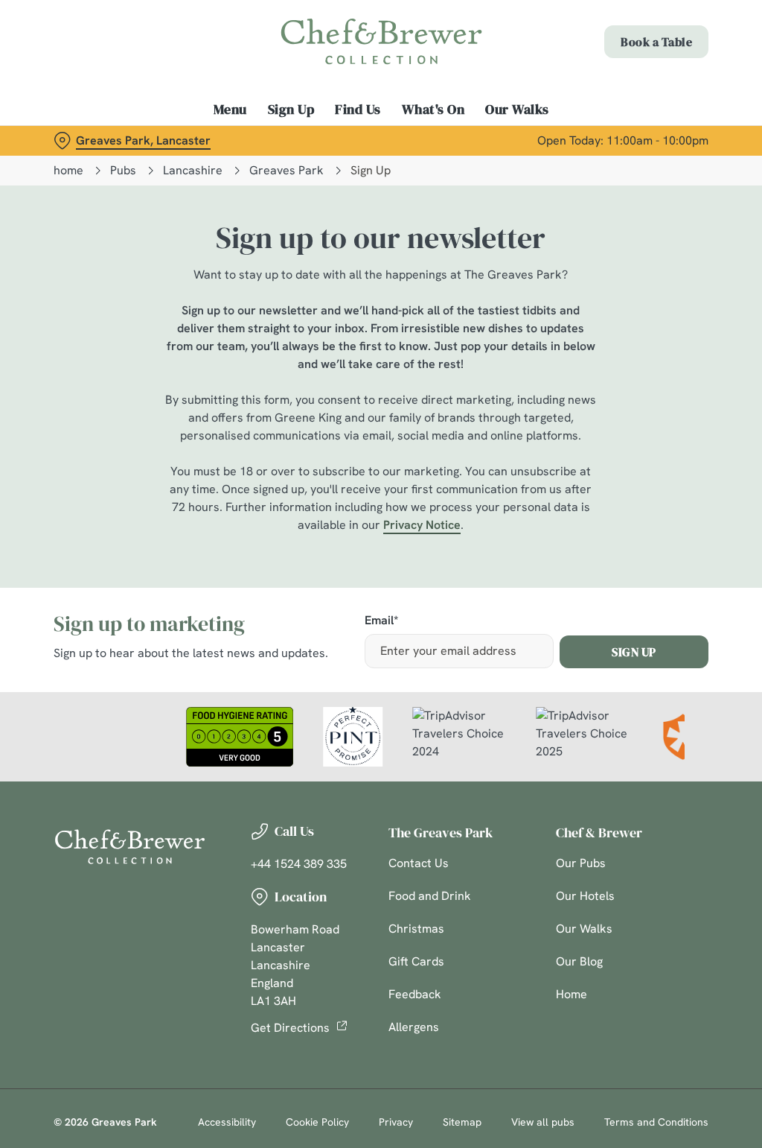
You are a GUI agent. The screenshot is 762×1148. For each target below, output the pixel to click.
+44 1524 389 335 (299, 864)
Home (571, 994)
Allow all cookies (597, 719)
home (68, 170)
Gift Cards (416, 961)
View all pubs (542, 1122)
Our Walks (517, 109)
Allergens (413, 1027)
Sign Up (291, 109)
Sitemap (462, 1122)
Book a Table (656, 41)
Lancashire (192, 170)
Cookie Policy (317, 1122)
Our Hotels (585, 896)
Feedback (414, 994)
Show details (642, 672)
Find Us (358, 109)
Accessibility (227, 1122)
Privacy (396, 1122)
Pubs (123, 170)
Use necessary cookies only (379, 719)
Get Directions (290, 1028)
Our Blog (579, 961)
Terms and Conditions (656, 1122)
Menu (230, 109)
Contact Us (418, 863)
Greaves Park (286, 170)
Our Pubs (581, 863)
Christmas (416, 928)
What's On (433, 109)
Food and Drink (429, 896)
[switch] (297, 618)
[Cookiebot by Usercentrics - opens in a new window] (639, 417)
